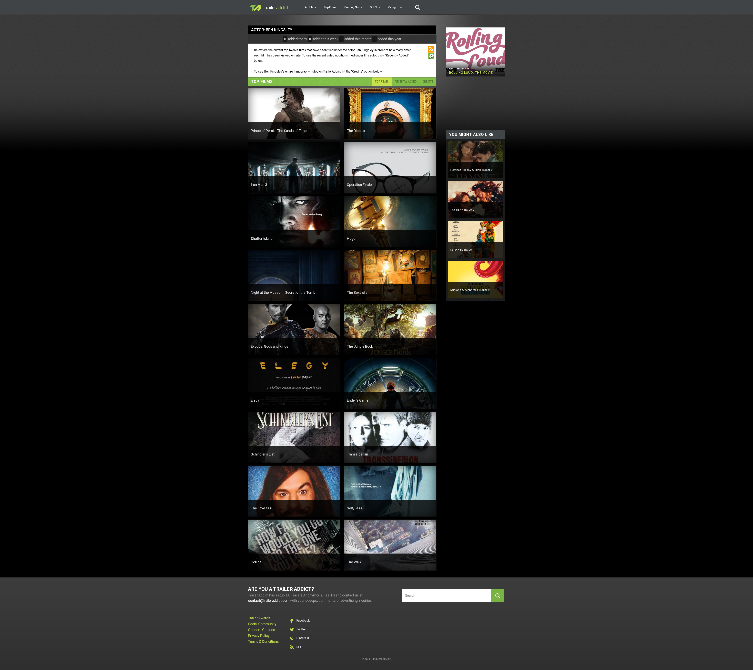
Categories (395, 7)
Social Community (262, 624)
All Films (310, 7)
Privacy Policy (259, 636)
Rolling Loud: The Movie (471, 73)
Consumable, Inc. (381, 658)
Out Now (375, 7)
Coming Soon (353, 7)
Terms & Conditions (263, 641)
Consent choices (261, 630)
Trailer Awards (259, 618)
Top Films (330, 7)
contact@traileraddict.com (268, 600)
